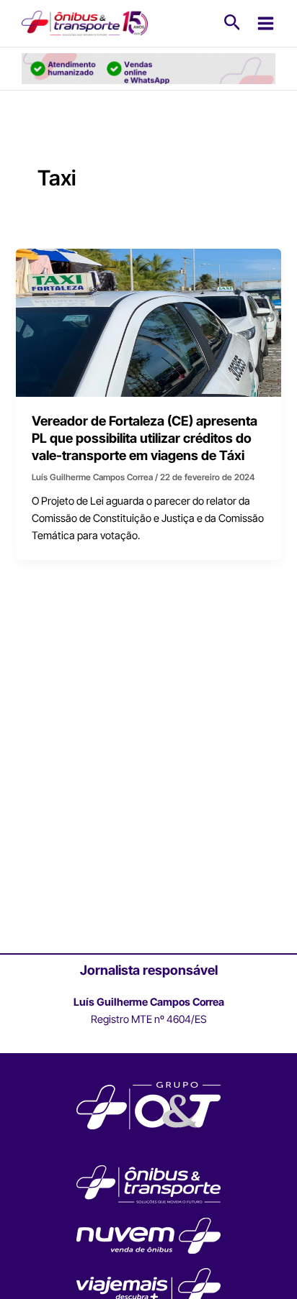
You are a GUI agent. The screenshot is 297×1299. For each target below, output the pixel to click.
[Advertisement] (148, 793)
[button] (232, 23)
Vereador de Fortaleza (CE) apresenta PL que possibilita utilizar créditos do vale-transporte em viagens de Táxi (144, 437)
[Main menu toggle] (266, 23)
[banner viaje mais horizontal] (148, 67)
